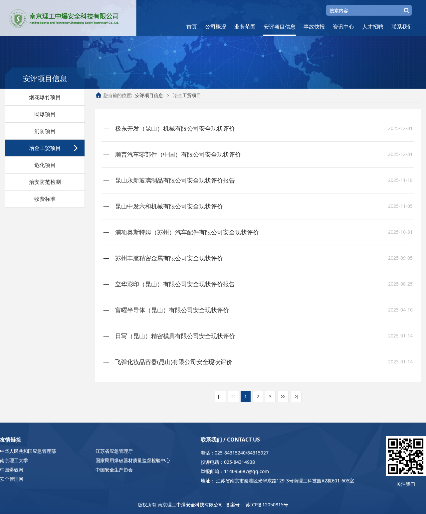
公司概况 (215, 26)
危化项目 (45, 165)
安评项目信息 (280, 26)
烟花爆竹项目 (45, 97)
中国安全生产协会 (114, 469)
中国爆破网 (11, 469)
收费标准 (45, 198)
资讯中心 (343, 26)
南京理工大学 (14, 460)
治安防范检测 (45, 182)
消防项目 (45, 131)
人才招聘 (372, 26)
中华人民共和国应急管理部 (28, 451)
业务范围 (245, 26)
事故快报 (314, 26)
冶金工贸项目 (45, 148)
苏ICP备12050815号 (267, 504)
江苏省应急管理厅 (114, 451)
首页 (191, 26)
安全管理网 (11, 479)
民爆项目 (45, 114)
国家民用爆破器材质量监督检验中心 (133, 460)
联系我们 (402, 26)
